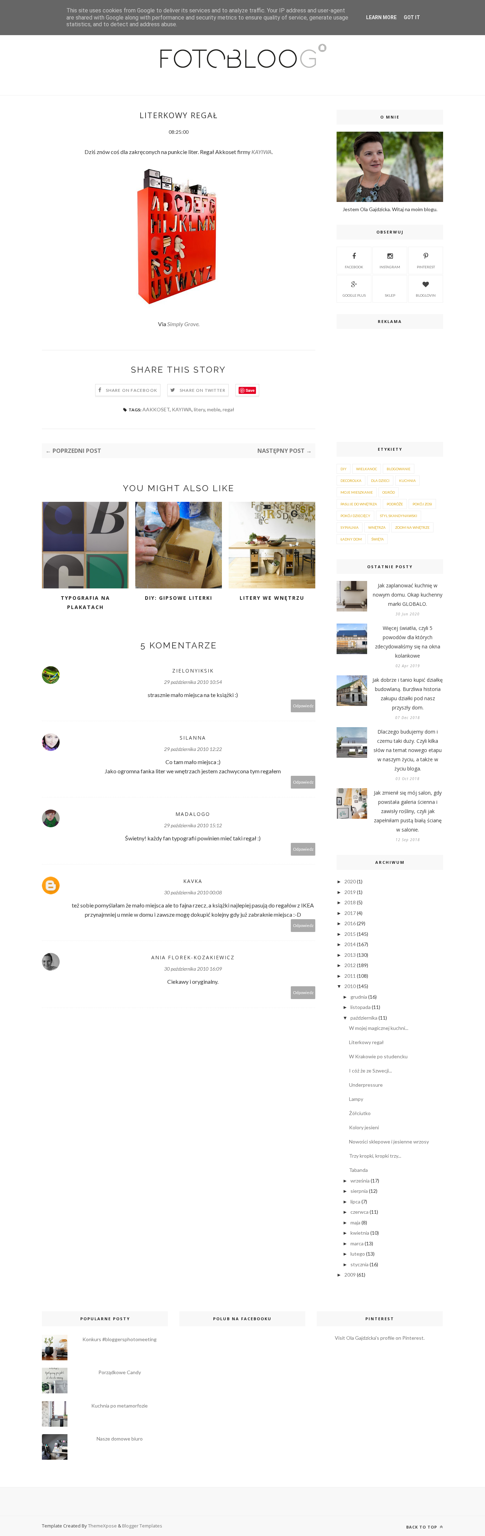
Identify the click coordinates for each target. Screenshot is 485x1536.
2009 (350, 1275)
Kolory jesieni (364, 1127)
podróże (395, 504)
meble (213, 409)
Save (250, 390)
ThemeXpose (102, 1526)
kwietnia (359, 1233)
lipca (355, 1201)
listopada (360, 1007)
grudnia (358, 997)
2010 (350, 986)
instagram (390, 267)
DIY (343, 469)
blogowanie (398, 469)
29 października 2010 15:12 (193, 825)
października (363, 1018)
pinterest (426, 267)
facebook (354, 267)
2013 (350, 955)
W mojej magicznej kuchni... (378, 1028)
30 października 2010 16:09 (193, 969)
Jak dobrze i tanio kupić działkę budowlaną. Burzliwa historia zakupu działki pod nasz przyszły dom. (407, 693)
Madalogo (192, 814)
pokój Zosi (422, 504)
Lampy (356, 1099)
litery (199, 409)
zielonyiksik (193, 670)
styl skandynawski (398, 516)
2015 (350, 934)
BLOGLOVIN (426, 295)
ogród (388, 492)
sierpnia (359, 1191)
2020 (350, 881)
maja (355, 1222)
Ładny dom (351, 539)
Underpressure (366, 1085)
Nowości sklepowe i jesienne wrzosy (389, 1142)
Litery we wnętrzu (272, 597)
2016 (350, 923)
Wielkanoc (366, 469)
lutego (357, 1254)
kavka (192, 881)
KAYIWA (261, 151)
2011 (350, 976)
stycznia (359, 1264)
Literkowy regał (366, 1042)
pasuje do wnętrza (358, 504)
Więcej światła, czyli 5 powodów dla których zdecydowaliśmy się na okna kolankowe (407, 642)
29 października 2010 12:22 (193, 749)
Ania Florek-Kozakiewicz (193, 957)
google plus (354, 295)
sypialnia (349, 527)
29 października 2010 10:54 (193, 682)
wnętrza (377, 527)
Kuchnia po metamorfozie (119, 1406)
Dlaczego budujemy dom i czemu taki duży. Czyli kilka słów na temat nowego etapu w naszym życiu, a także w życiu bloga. (408, 750)
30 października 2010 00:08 (193, 892)
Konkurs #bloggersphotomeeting (119, 1339)
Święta (377, 539)
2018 (350, 902)
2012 (350, 965)
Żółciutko (360, 1113)
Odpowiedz (303, 705)
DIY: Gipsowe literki (178, 597)
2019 (350, 892)
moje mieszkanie (356, 492)
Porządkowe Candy (119, 1372)
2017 (350, 913)
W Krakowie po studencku (378, 1056)
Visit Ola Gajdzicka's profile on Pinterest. (380, 1338)
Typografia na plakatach (85, 602)
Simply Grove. (183, 323)
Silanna (193, 737)
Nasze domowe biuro (120, 1439)
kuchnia (407, 480)
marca (357, 1243)
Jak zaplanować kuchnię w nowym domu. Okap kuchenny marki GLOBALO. (407, 594)
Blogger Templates (142, 1526)
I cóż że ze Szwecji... (370, 1071)
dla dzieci (380, 480)
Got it (412, 17)
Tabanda (358, 1170)
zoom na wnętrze (412, 527)
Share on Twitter (202, 390)
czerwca (359, 1212)
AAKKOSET (156, 409)
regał (228, 409)
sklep (390, 295)
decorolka (350, 480)
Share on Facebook (131, 390)
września (360, 1181)
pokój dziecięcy (355, 516)
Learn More (381, 17)
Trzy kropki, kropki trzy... (375, 1156)
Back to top (422, 1527)
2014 (350, 944)
